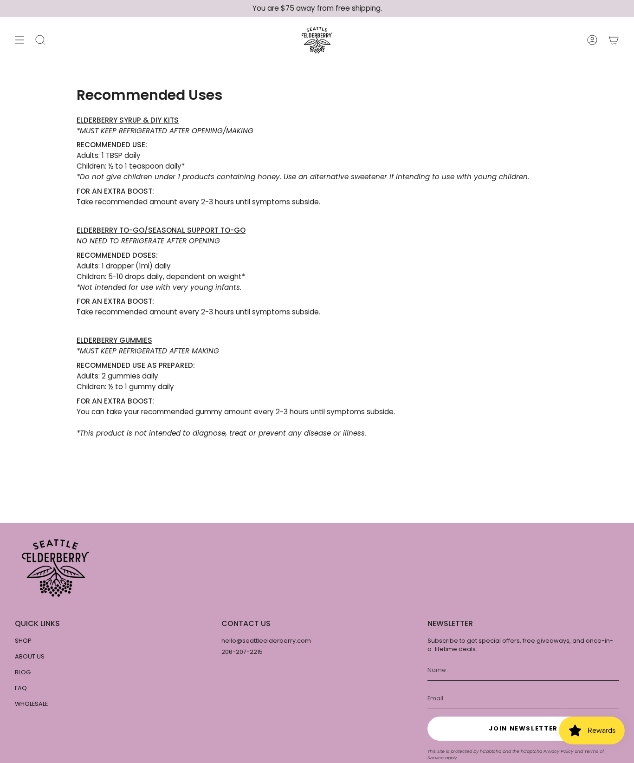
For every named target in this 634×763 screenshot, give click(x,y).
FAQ (21, 688)
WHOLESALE (31, 704)
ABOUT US (30, 656)
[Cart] (613, 40)
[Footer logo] (55, 568)
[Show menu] (19, 40)
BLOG (23, 672)
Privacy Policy (558, 751)
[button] (40, 40)
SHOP (23, 641)
